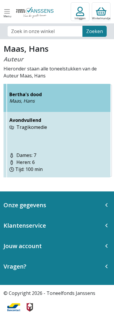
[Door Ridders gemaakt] (30, 307)
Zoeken (94, 31)
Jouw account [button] (23, 246)
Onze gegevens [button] (25, 205)
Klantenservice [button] (25, 225)
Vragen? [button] (15, 266)
